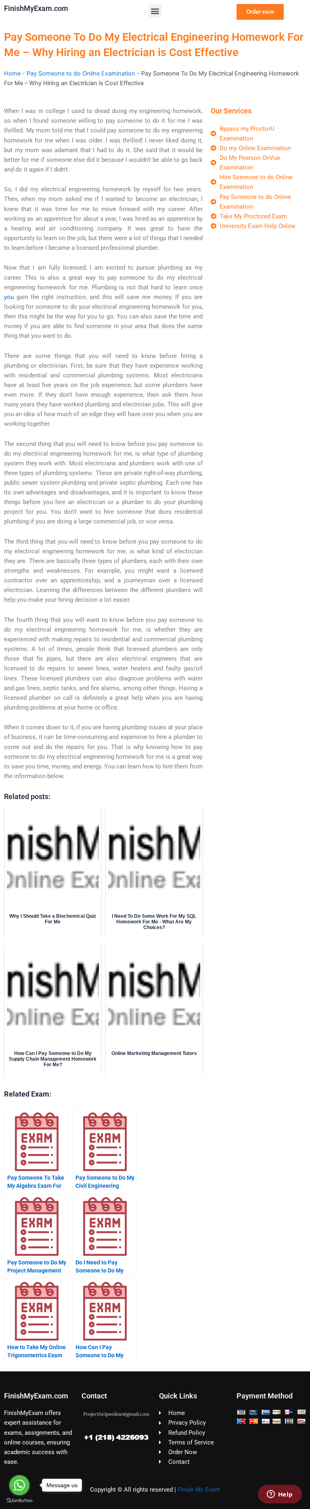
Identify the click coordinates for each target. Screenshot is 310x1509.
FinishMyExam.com (36, 8)
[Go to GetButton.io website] (19, 1500)
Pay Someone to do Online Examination (81, 73)
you (9, 297)
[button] (155, 10)
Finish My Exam (199, 1489)
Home (12, 73)
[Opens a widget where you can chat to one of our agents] (280, 1495)
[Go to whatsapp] (19, 1485)
